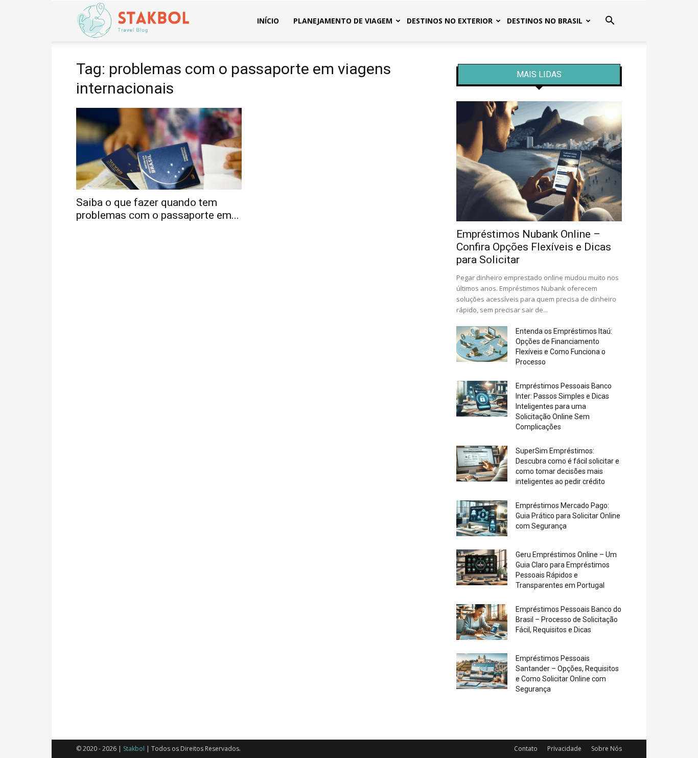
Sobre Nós (606, 748)
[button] (609, 22)
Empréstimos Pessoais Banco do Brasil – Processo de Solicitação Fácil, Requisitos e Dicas (568, 619)
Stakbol (134, 748)
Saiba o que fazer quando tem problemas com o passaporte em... (157, 208)
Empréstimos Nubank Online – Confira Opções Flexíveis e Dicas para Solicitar (533, 247)
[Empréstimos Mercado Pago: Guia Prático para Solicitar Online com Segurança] (481, 518)
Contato (526, 748)
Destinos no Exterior (450, 21)
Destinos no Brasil (545, 21)
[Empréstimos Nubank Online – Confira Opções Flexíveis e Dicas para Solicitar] (539, 161)
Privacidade (564, 748)
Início (268, 21)
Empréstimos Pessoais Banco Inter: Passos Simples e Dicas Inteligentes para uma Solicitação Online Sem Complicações (564, 406)
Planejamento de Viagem (342, 21)
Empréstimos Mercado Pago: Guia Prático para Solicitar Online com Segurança (568, 515)
